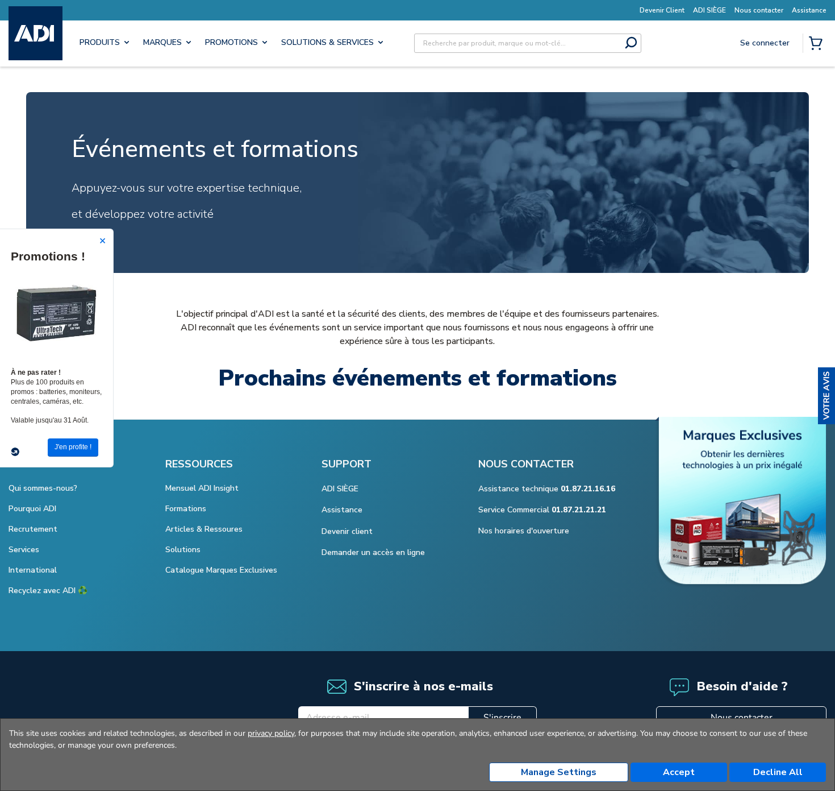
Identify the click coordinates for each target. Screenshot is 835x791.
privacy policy (271, 733)
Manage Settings (558, 772)
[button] (826, 395)
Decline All (778, 772)
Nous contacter (742, 717)
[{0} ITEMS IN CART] (818, 44)
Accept (679, 772)
